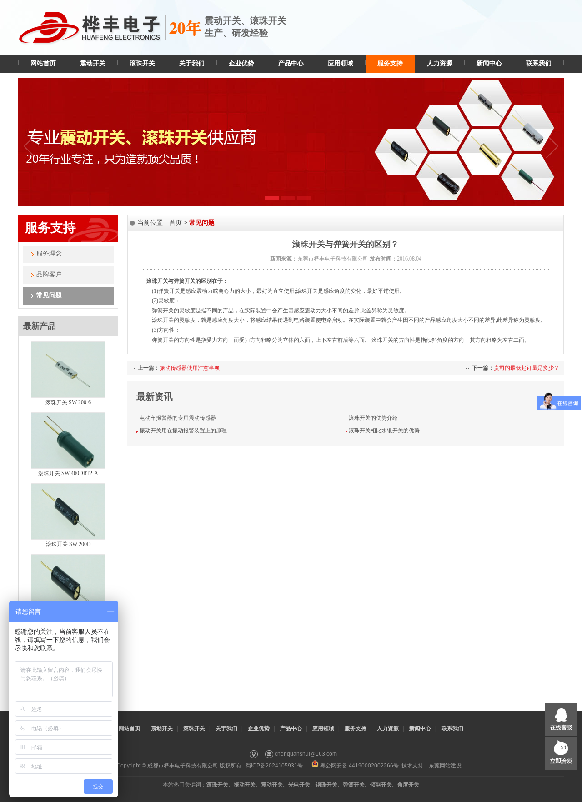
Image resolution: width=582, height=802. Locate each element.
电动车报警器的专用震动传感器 (178, 418)
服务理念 (49, 253)
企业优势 (241, 63)
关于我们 (192, 63)
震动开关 (92, 63)
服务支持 (390, 63)
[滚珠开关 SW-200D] (68, 538)
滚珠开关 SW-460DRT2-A (68, 473)
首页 (175, 222)
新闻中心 (489, 63)
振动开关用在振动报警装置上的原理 (183, 430)
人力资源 (439, 63)
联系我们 (539, 63)
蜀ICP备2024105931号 (274, 765)
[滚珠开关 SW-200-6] (68, 396)
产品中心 (291, 63)
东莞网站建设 (445, 765)
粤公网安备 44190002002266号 (359, 765)
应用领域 (340, 63)
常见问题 (49, 295)
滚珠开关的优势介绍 (373, 418)
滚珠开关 (142, 63)
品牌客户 (49, 274)
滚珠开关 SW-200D (68, 544)
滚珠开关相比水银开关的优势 (384, 430)
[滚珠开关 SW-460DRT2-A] (68, 467)
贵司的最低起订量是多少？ (526, 368)
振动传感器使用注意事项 (190, 368)
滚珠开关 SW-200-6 (68, 402)
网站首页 (43, 63)
